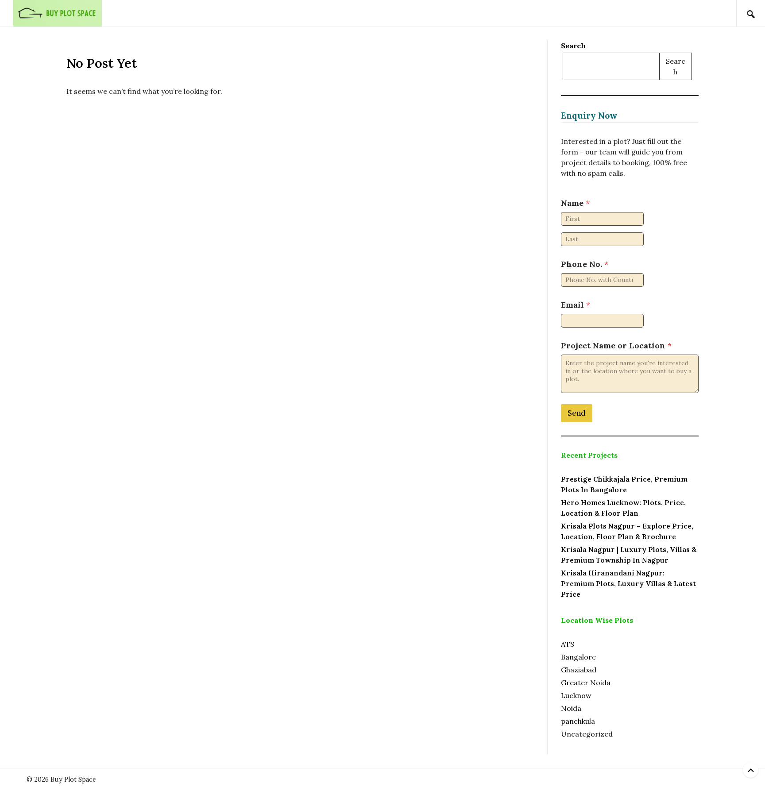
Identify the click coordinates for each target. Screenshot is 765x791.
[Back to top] (750, 770)
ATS (567, 644)
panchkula (578, 721)
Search (573, 45)
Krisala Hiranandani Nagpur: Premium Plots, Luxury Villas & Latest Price (628, 583)
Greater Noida (585, 682)
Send (577, 413)
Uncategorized (587, 733)
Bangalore (578, 656)
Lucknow (576, 695)
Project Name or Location (616, 345)
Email (575, 304)
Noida (571, 708)
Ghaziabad (578, 669)
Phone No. (584, 264)
